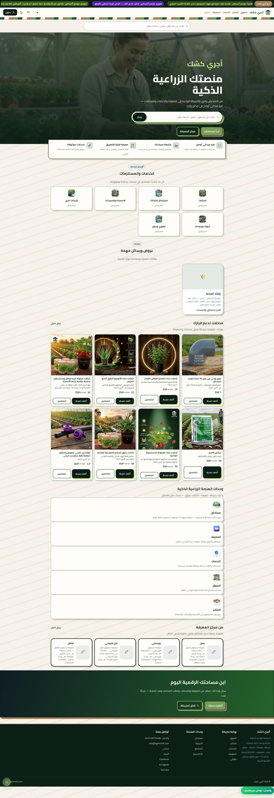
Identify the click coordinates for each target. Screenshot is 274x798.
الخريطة (199, 743)
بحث (139, 117)
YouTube (165, 770)
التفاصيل (193, 401)
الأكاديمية (198, 754)
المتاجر (235, 12)
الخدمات (226, 12)
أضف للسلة (212, 401)
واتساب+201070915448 (157, 738)
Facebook (164, 759)
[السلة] (28, 12)
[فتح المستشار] (7, 782)
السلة (166, 754)
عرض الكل (56, 323)
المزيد (207, 12)
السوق (244, 12)
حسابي (165, 748)
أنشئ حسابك (215, 705)
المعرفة (216, 12)
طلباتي (233, 759)
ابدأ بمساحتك (211, 131)
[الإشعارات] (21, 12)
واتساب (257, 790)
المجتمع (199, 748)
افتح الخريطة (188, 705)
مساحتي (199, 738)
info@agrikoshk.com (159, 743)
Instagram (164, 764)
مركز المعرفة (187, 131)
